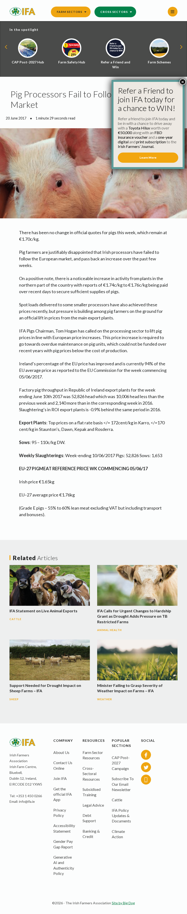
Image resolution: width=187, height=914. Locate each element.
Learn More (148, 157)
